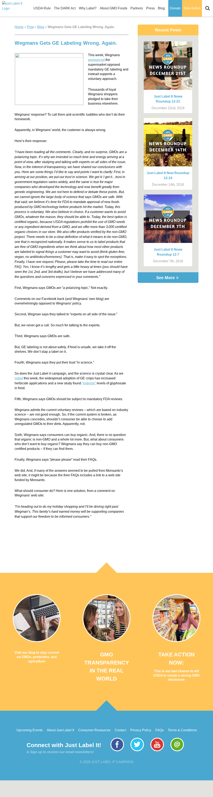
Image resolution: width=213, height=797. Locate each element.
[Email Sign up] (177, 750)
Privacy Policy (140, 730)
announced (96, 60)
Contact (120, 730)
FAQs (159, 730)
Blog (161, 8)
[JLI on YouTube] (157, 750)
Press (150, 8)
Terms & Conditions (182, 730)
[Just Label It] (12, 6)
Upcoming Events (29, 730)
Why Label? (88, 8)
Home (19, 27)
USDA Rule (42, 8)
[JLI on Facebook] (117, 750)
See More (165, 277)
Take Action (192, 8)
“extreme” (89, 383)
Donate (175, 8)
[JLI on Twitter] (137, 750)
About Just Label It (60, 730)
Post (30, 27)
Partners (136, 8)
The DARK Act (65, 8)
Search (207, 6)
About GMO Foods (113, 8)
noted (19, 378)
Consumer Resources (94, 730)
